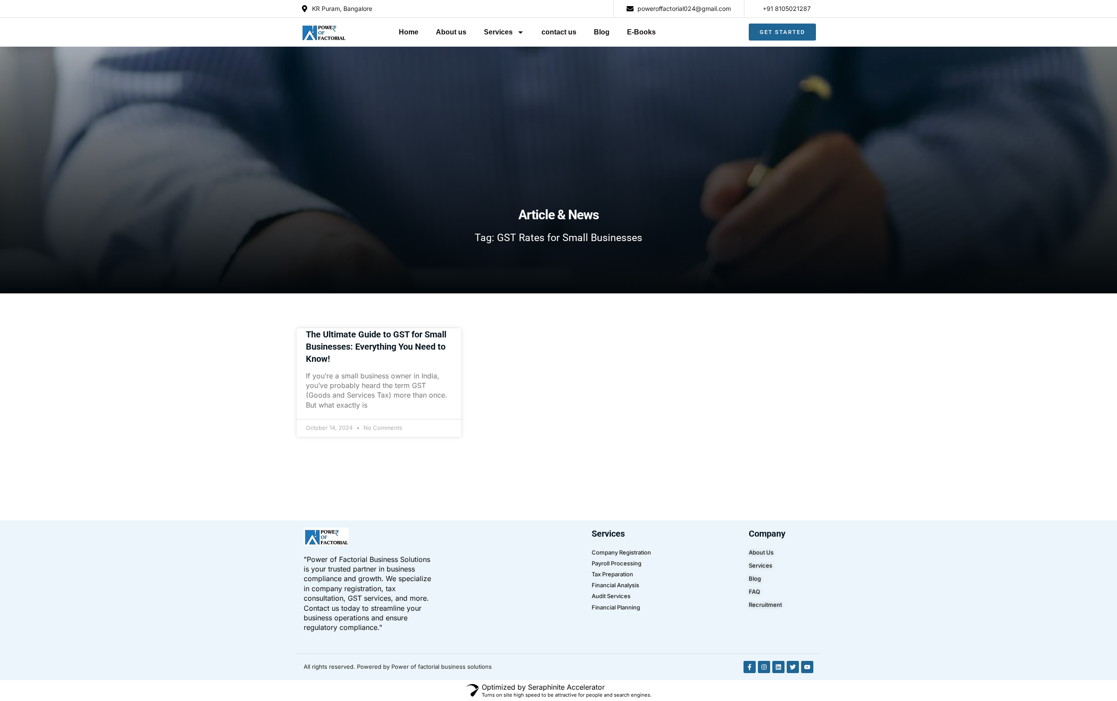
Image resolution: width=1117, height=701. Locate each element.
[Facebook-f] (750, 667)
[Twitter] (793, 667)
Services (498, 32)
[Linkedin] (778, 667)
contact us (558, 32)
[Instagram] (764, 667)
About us (451, 32)
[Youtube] (807, 667)
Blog (602, 32)
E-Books (641, 32)
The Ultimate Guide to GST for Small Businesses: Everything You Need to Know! (376, 346)
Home (408, 32)
